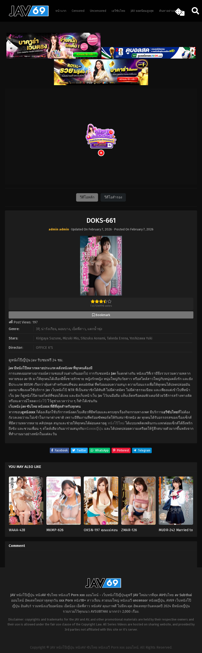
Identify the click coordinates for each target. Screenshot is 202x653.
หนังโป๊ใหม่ (116, 423)
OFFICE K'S (44, 348)
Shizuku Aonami (93, 338)
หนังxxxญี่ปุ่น (93, 429)
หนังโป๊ (41, 401)
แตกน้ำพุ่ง (94, 329)
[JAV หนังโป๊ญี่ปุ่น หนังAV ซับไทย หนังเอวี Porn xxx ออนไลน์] (26, 15)
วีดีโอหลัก (87, 197)
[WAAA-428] (26, 502)
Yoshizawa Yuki (141, 338)
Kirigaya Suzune (48, 338)
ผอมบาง (64, 329)
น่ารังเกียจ (48, 329)
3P (37, 329)
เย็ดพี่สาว (79, 329)
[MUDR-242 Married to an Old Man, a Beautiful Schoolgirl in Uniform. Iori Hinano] (176, 502)
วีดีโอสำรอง (113, 197)
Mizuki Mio (71, 338)
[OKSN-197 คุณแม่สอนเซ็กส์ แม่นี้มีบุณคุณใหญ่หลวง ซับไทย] (101, 502)
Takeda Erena (117, 338)
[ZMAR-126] (138, 502)
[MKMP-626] (63, 502)
